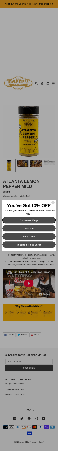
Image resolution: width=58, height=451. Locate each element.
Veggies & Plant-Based (29, 244)
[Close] (53, 202)
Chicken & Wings (29, 220)
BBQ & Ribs (29, 236)
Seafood (29, 228)
